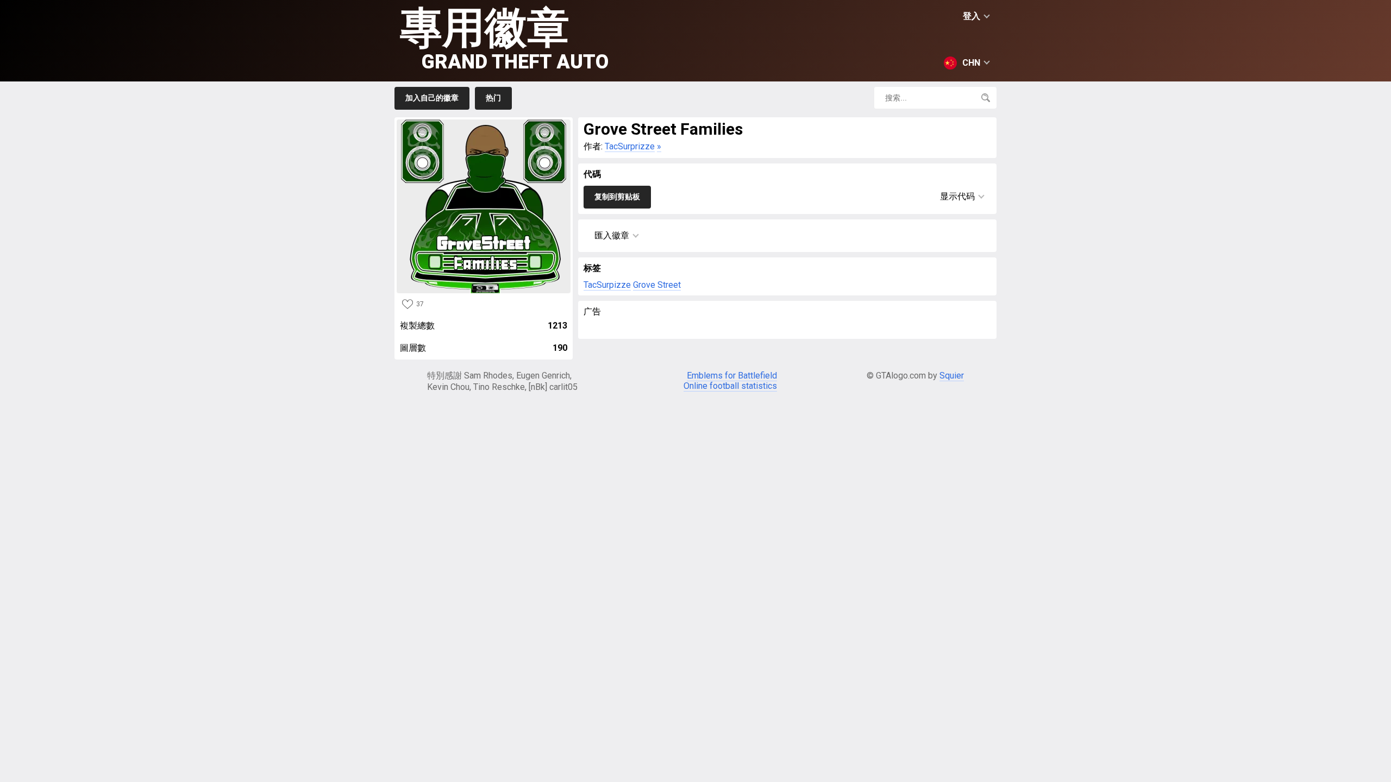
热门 (493, 97)
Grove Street (657, 285)
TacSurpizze (607, 285)
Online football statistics (730, 386)
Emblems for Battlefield (732, 375)
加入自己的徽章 (432, 97)
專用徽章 (504, 38)
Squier (951, 375)
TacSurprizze (630, 146)
